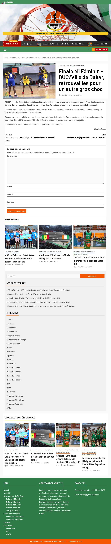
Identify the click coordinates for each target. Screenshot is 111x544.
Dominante (69, 65)
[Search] (89, 49)
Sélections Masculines (54, 251)
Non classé (11, 392)
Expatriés (10, 356)
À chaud (9, 320)
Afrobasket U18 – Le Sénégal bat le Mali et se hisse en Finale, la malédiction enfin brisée (40, 306)
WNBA (9, 408)
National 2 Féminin (13, 376)
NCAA (9, 388)
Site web (10, 202)
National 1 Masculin (14, 372)
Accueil (6, 490)
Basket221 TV (12, 332)
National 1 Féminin (78, 65)
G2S (80, 541)
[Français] (5, 3)
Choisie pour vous (13, 344)
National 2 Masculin (14, 380)
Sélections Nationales (80, 254)
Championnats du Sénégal (16, 340)
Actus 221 (62, 65)
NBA (8, 384)
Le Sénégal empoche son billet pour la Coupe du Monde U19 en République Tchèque (38, 302)
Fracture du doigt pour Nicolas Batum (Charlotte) (86, 136)
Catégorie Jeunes (13, 336)
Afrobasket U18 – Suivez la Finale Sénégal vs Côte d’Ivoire (51, 44)
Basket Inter (11, 328)
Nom (9, 187)
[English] (3, 3)
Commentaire (12, 156)
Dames (9, 348)
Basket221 (64, 95)
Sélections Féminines (15, 396)
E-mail (10, 194)
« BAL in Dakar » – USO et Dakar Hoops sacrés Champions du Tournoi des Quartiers (19, 258)
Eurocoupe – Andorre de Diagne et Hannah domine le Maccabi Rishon (29, 138)
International (11, 364)
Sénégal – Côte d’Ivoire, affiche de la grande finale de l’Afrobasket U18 (89, 260)
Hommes (10, 360)
